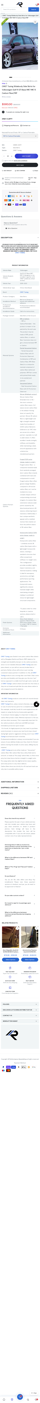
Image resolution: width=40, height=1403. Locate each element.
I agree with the (15, 160)
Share (36, 171)
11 (27, 77)
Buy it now (20, 165)
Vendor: (4, 150)
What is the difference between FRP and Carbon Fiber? (18, 858)
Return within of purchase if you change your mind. (20, 183)
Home (3, 13)
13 (30, 77)
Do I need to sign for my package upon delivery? (18, 904)
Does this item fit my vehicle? (15, 818)
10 (25, 77)
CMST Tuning (20, 253)
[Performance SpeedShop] (19, 5)
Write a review (6, 97)
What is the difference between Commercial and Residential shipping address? (18, 914)
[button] (20, 119)
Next (36, 944)
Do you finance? (10, 876)
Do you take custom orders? (14, 895)
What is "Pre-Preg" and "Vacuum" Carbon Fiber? (19, 867)
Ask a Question (12, 228)
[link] (17, 928)
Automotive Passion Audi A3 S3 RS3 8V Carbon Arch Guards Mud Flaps (30, 951)
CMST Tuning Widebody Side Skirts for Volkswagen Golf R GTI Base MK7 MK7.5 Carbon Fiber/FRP (19, 89)
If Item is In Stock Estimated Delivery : (14, 178)
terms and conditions (20, 160)
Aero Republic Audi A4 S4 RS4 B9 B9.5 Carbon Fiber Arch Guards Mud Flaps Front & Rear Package (10, 951)
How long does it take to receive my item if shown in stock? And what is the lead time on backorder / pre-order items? (18, 847)
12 (28, 77)
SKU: (3, 145)
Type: (3, 148)
